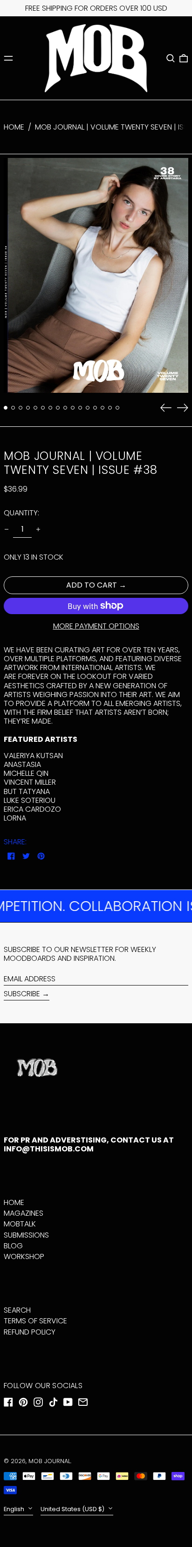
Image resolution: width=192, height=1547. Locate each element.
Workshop (24, 1256)
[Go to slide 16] (117, 408)
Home (14, 127)
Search (17, 1310)
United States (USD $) (73, 1509)
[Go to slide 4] (28, 408)
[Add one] (38, 529)
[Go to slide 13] (95, 408)
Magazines (23, 1213)
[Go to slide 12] (87, 408)
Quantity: (21, 512)
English (15, 1509)
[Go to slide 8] (58, 408)
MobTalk (20, 1223)
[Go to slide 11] (80, 408)
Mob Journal (49, 1461)
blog (13, 1245)
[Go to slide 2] (13, 408)
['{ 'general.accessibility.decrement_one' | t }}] (6, 529)
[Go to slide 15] (110, 408)
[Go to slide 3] (20, 408)
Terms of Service (35, 1320)
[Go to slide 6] (43, 408)
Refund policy (29, 1332)
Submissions (26, 1235)
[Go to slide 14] (102, 408)
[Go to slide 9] (65, 408)
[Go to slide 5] (35, 408)
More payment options (96, 626)
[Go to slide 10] (73, 408)
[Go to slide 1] (5, 408)
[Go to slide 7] (50, 408)
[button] (170, 58)
